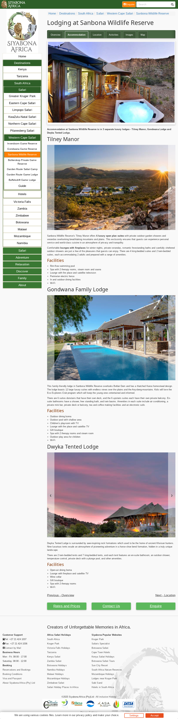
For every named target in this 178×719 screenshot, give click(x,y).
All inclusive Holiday (106, 696)
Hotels (22, 194)
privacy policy (84, 715)
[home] (13, 4)
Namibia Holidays (56, 669)
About (22, 285)
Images (129, 34)
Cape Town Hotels (101, 652)
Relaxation (22, 264)
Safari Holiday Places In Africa (62, 687)
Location (97, 34)
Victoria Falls (22, 201)
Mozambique (22, 236)
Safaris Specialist (101, 643)
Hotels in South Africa (103, 687)
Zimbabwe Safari (55, 683)
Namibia (22, 243)
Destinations (22, 63)
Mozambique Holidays (58, 678)
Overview (55, 34)
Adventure (22, 257)
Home (22, 56)
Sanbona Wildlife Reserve (22, 154)
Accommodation (77, 34)
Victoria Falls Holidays (58, 648)
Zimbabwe (22, 215)
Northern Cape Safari (22, 123)
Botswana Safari (100, 648)
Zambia (22, 208)
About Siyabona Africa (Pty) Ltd (19, 683)
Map (143, 34)
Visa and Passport (12, 678)
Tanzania (22, 76)
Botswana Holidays (57, 665)
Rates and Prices (66, 606)
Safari (22, 90)
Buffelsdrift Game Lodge (22, 180)
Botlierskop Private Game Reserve (22, 162)
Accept (155, 715)
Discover (22, 271)
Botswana (22, 222)
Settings (134, 715)
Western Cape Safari (22, 137)
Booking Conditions (12, 674)
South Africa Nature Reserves (107, 669)
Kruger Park (53, 643)
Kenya (22, 69)
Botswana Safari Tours (103, 661)
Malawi (22, 229)
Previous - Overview (60, 595)
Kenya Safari (53, 656)
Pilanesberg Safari (22, 130)
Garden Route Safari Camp (22, 169)
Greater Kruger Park (22, 96)
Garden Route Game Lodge (22, 174)
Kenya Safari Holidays (103, 656)
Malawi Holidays (55, 674)
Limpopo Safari (22, 110)
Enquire (156, 606)
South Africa (22, 83)
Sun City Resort (100, 665)
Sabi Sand (97, 683)
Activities (113, 34)
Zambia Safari (54, 661)
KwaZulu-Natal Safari (22, 117)
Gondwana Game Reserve (22, 148)
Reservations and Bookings (17, 669)
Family (22, 278)
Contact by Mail (13, 648)
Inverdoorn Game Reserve (22, 143)
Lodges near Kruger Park (104, 678)
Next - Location (165, 595)
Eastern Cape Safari (22, 103)
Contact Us (111, 606)
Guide (22, 186)
